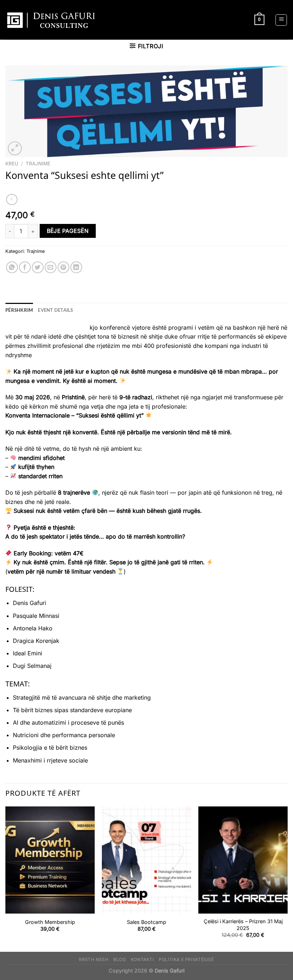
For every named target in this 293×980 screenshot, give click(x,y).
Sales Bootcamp (146, 922)
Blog (119, 959)
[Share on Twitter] (38, 267)
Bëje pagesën (68, 231)
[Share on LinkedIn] (76, 267)
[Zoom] (15, 148)
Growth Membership (50, 922)
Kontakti (142, 959)
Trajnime (38, 163)
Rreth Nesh (93, 959)
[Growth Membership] (50, 860)
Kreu (11, 163)
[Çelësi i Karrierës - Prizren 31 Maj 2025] (243, 860)
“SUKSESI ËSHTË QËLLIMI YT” (46, 327)
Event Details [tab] (55, 310)
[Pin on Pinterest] (63, 267)
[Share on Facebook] (25, 267)
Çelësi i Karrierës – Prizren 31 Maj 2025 (243, 924)
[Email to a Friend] (50, 267)
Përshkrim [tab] (19, 310)
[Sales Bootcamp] (146, 860)
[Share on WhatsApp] (12, 267)
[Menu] (281, 20)
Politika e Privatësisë (186, 959)
